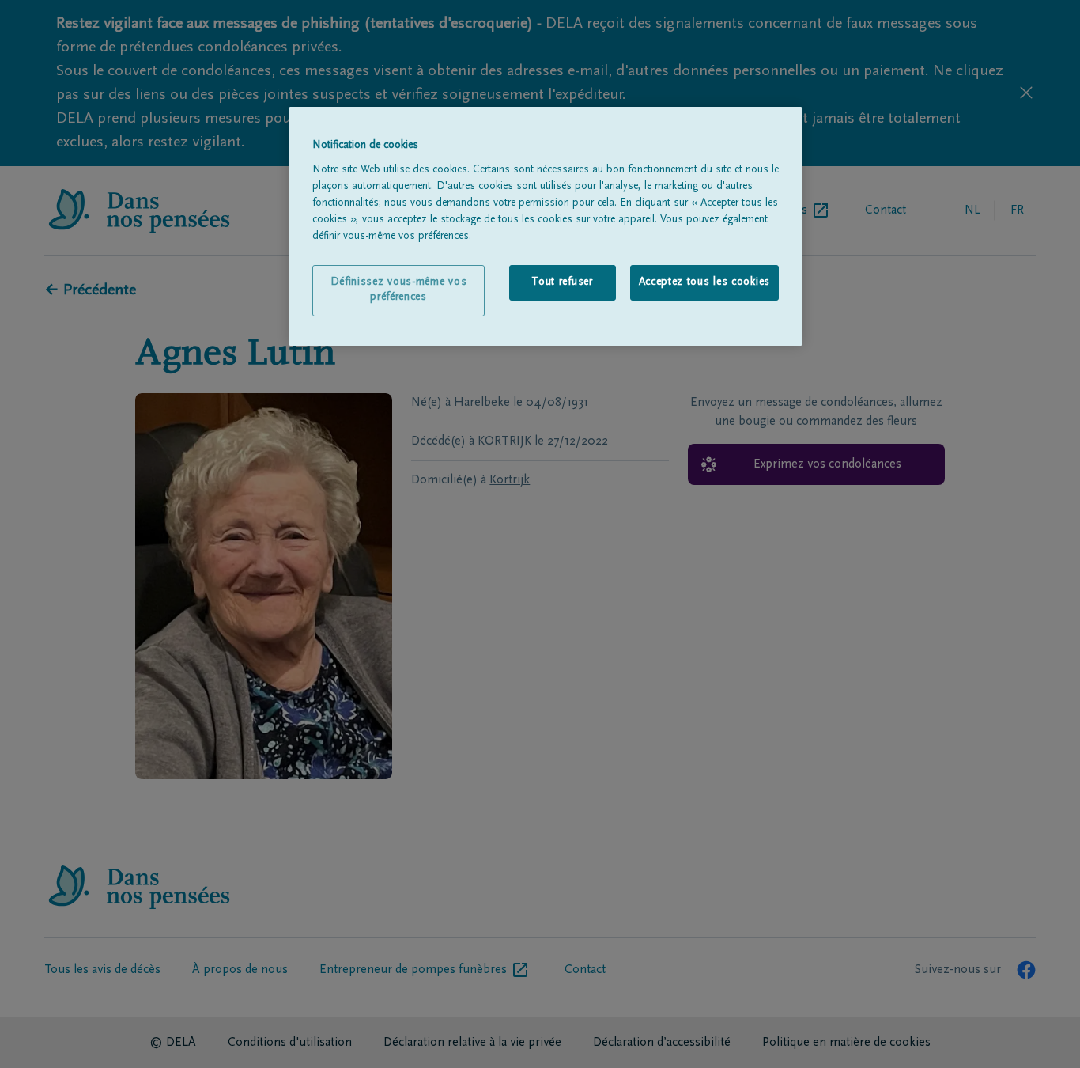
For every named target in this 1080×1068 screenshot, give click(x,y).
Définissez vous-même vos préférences (398, 290)
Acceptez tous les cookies (705, 282)
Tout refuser (561, 282)
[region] (545, 226)
